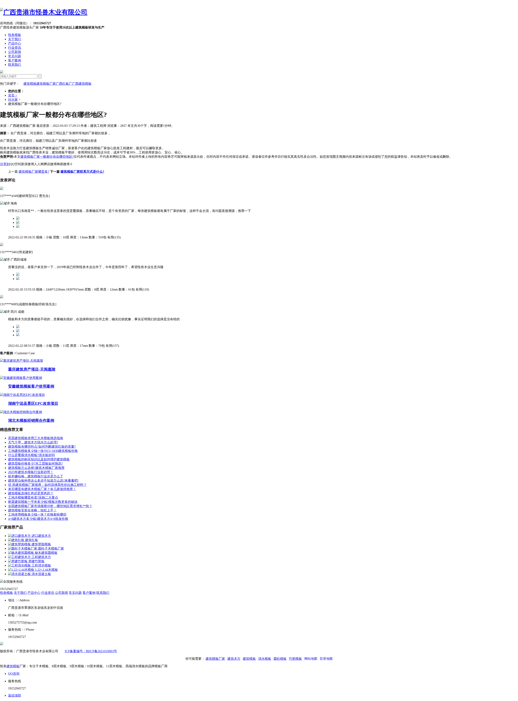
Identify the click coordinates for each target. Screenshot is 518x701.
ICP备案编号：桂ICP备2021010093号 (91, 651)
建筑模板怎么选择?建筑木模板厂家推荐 (36, 467)
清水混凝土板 (41, 574)
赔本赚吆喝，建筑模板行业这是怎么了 (35, 476)
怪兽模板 (14, 35)
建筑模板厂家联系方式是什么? (82, 171)
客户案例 (14, 60)
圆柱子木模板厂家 (51, 548)
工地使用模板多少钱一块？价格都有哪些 (37, 514)
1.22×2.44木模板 (46, 569)
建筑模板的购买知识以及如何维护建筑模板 (39, 459)
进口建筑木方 (41, 535)
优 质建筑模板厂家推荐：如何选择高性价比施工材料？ (47, 484)
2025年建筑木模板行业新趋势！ (30, 472)
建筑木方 (233, 658)
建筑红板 (31, 540)
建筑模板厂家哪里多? (34, 171)
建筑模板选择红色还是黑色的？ (30, 493)
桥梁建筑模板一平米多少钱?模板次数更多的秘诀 (42, 501)
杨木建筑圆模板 (46, 552)
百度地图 (326, 658)
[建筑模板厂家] (43, 12)
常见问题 (14, 56)
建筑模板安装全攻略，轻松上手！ (32, 510)
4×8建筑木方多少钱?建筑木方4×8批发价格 (38, 518)
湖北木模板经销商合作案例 (31, 420)
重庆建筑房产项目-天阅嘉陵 (31, 369)
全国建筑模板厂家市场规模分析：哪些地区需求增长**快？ (50, 506)
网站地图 (310, 658)
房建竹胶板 (36, 561)
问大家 (13, 99)
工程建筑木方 (41, 557)
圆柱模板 (280, 658)
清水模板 (264, 658)
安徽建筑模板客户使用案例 (31, 386)
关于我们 (14, 39)
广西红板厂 (64, 83)
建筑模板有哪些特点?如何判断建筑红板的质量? (42, 446)
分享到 (5, 164)
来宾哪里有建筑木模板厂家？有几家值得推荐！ (42, 489)
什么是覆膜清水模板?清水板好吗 (31, 455)
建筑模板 (29, 83)
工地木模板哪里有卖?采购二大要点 (33, 497)
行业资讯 (14, 47)
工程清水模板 (41, 565)
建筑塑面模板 (41, 544)
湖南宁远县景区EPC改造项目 (33, 403)
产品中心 (14, 43)
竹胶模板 (295, 658)
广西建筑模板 (81, 83)
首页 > (12, 95)
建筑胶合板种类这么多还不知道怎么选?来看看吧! (43, 480)
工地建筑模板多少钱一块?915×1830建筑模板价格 (43, 451)
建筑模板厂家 (46, 83)
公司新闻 (14, 52)
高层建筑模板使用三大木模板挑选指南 (35, 438)
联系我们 (14, 64)
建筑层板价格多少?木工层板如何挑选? (35, 463)
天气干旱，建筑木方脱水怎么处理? (33, 442)
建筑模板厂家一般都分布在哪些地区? (47, 156)
